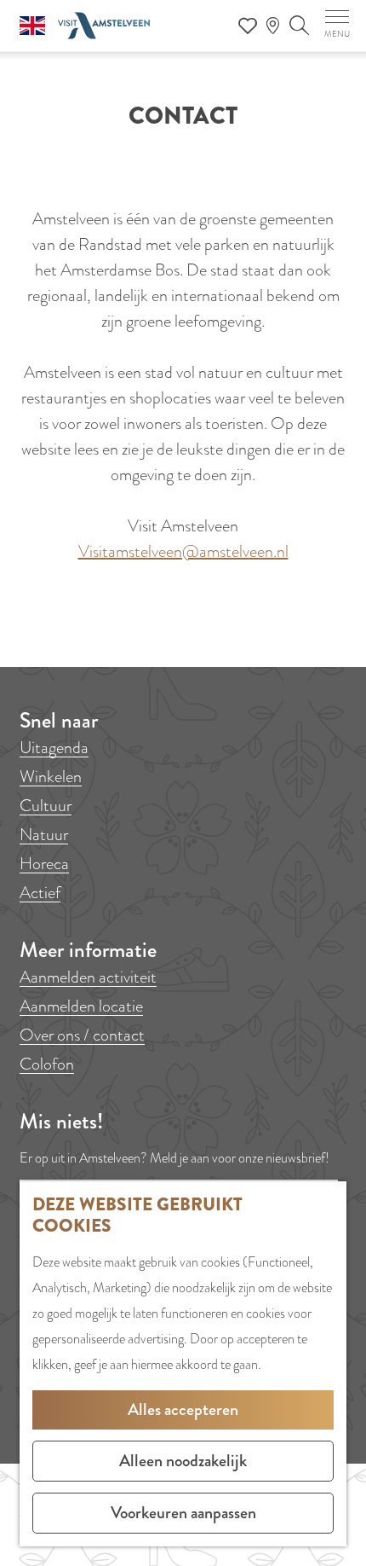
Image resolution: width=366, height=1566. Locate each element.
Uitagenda (54, 747)
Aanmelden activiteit (88, 977)
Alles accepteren (183, 1409)
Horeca (44, 863)
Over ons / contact (82, 1035)
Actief (40, 892)
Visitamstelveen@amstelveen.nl (183, 551)
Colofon (47, 1064)
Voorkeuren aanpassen (183, 1512)
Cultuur (45, 805)
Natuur (44, 834)
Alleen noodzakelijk (183, 1460)
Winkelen (51, 776)
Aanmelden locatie (81, 1006)
